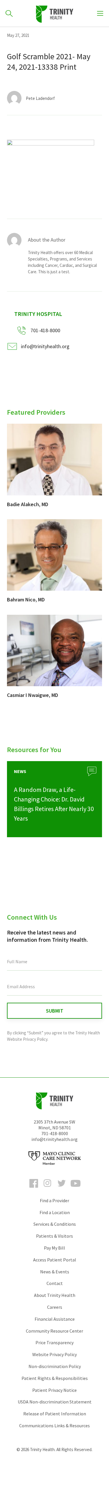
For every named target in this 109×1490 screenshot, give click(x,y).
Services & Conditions (54, 1224)
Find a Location (55, 1212)
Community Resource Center (54, 1331)
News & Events (54, 1272)
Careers (54, 1307)
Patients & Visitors (54, 1236)
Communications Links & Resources (54, 1425)
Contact (55, 1283)
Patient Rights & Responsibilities (55, 1378)
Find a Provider (54, 1200)
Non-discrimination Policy (54, 1366)
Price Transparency (54, 1342)
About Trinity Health (54, 1295)
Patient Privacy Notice (54, 1390)
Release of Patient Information (54, 1414)
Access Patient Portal (54, 1260)
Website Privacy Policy (54, 1354)
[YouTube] (76, 1188)
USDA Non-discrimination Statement (55, 1402)
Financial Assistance (55, 1319)
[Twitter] (62, 1188)
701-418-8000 (54, 1133)
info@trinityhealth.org (45, 346)
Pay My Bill (54, 1248)
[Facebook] (34, 1188)
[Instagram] (48, 1188)
